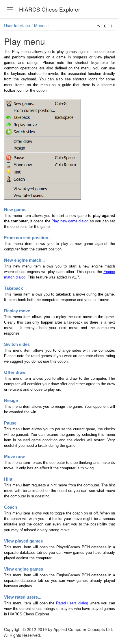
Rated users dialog (72, 603)
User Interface (17, 25)
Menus (40, 25)
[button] (98, 26)
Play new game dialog (69, 221)
